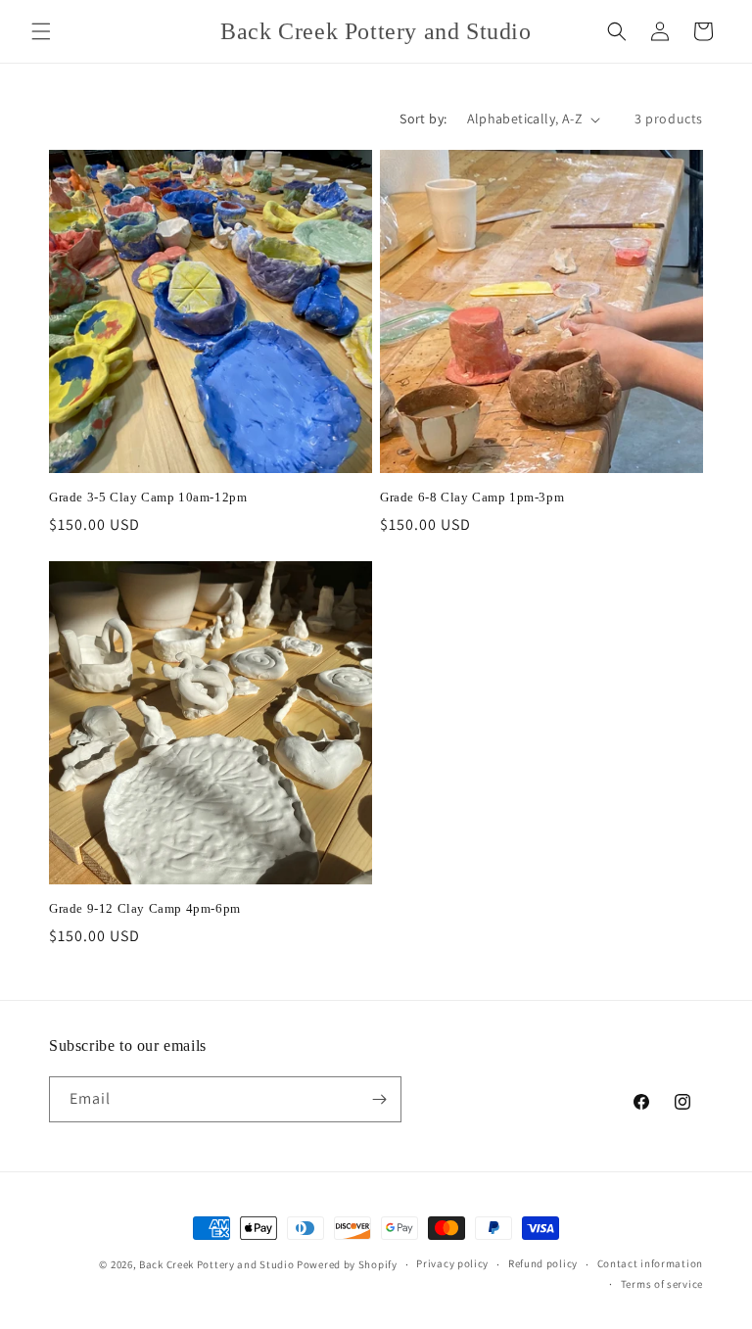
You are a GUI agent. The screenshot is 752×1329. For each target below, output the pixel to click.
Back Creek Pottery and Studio (216, 1264)
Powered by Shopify (347, 1264)
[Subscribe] (378, 1099)
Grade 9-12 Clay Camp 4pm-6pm (145, 908)
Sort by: (423, 118)
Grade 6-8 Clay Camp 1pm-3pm (472, 497)
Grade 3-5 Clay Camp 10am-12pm (148, 497)
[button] (41, 31)
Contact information (650, 1263)
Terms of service (662, 1284)
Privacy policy (452, 1263)
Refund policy (543, 1263)
